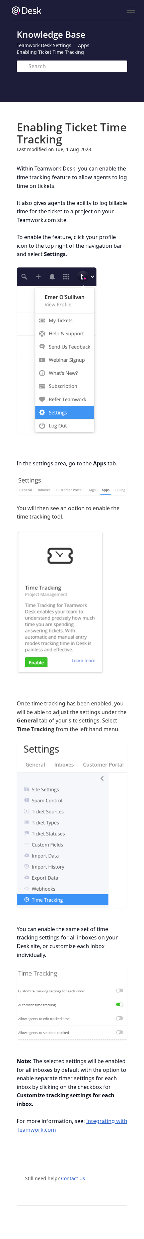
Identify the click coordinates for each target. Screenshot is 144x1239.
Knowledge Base (51, 34)
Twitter (66, 1157)
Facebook (81, 1157)
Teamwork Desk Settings (44, 45)
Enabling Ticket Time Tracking (50, 52)
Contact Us (73, 1178)
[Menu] (130, 10)
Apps (83, 45)
